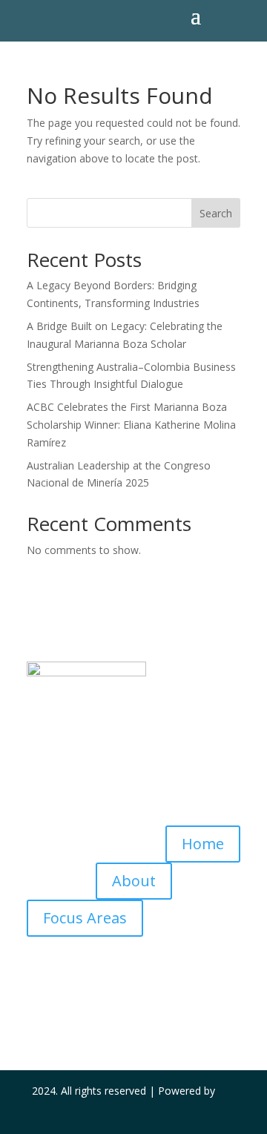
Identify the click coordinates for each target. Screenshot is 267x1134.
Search (216, 213)
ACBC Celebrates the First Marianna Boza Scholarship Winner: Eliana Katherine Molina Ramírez (131, 424)
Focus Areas (85, 918)
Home (203, 844)
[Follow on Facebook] (104, 993)
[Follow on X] (133, 993)
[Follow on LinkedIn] (163, 993)
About (134, 881)
